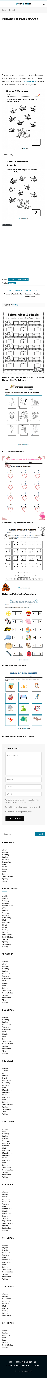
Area (4, 1073)
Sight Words (7, 935)
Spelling (5, 879)
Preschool (8, 842)
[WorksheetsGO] (23, 4)
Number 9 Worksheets (13, 294)
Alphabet (5, 850)
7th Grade (8, 1286)
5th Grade (7, 1184)
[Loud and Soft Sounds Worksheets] (23, 702)
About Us (26, 1365)
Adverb (5, 1071)
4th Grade (8, 1121)
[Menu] (3, 4)
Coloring (5, 852)
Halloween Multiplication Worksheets (19, 594)
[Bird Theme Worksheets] (23, 416)
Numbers (12, 283)
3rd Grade (7, 1061)
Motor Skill (6, 1151)
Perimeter (6, 1092)
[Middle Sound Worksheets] (23, 630)
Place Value (6, 1097)
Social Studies (7, 876)
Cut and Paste (7, 906)
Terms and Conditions (26, 1362)
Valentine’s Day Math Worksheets (17, 523)
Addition (5, 896)
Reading (5, 872)
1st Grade (12, 279)
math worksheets (28, 81)
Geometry (6, 913)
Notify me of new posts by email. (20, 812)
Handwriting (6, 862)
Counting (5, 855)
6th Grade (8, 1238)
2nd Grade (8, 1010)
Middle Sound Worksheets (14, 665)
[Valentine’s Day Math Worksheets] (23, 488)
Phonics (5, 867)
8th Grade (8, 1323)
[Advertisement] (23, 47)
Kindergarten (23, 279)
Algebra (5, 1192)
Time (4, 1000)
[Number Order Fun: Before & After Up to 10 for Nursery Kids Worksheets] (23, 343)
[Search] (43, 4)
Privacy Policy (13, 1365)
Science (5, 874)
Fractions (5, 1078)
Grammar (5, 860)
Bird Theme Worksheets (13, 451)
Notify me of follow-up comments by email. (24, 807)
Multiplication (7, 1090)
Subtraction (6, 944)
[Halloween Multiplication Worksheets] (23, 559)
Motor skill (6, 922)
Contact (36, 1365)
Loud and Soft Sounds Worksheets (18, 736)
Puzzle (4, 869)
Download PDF (7, 225)
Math (4, 864)
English (5, 857)
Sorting (5, 939)
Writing (5, 881)
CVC (4, 908)
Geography (6, 1024)
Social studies (7, 1170)
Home (11, 1362)
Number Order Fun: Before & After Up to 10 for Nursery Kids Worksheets (23, 378)
